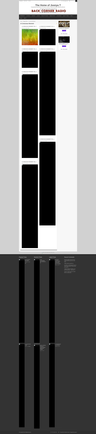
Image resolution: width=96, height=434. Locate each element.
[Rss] (61, 1)
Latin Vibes (33, 15)
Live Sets (38, 15)
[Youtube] (64, 1)
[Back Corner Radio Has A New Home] (48, 10)
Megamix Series (52, 15)
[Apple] (55, 432)
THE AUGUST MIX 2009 (27, 260)
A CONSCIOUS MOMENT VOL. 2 (46, 139)
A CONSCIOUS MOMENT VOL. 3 (29, 71)
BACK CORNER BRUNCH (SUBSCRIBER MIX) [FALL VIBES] (43, 347)
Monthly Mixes (22, 15)
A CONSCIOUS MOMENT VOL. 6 (46, 26)
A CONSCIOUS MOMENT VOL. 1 (29, 161)
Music (21, 18)
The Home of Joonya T (48, 5)
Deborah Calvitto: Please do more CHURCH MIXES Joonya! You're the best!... (69, 260)
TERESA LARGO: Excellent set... (69, 263)
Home (21, 21)
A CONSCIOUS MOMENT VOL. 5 (29, 49)
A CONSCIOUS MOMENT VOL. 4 (46, 49)
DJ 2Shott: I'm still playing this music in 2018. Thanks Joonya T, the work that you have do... (70, 266)
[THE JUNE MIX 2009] (22, 385)
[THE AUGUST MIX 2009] (22, 301)
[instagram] (68, 1)
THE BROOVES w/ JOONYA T (58, 345)
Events (25, 18)
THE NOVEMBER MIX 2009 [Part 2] (43, 261)
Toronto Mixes (59, 15)
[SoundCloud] (67, 1)
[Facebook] (62, 1)
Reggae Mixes (25, 21)
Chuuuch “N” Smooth (44, 15)
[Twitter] (63, 1)
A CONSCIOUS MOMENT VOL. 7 (29, 26)
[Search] (76, 1)
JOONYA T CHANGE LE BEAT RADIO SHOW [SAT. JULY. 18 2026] (57, 261)
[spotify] (69, 1)
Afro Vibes (28, 15)
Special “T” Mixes (66, 15)
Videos (71, 15)
